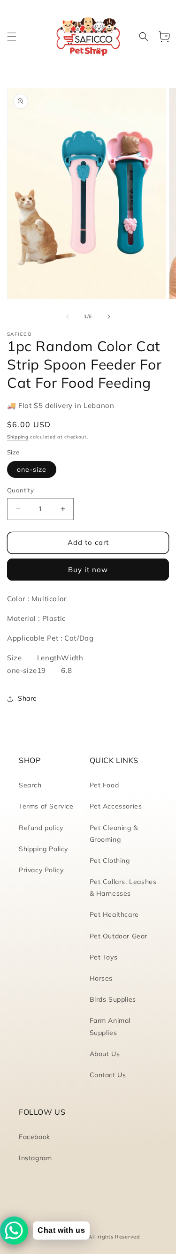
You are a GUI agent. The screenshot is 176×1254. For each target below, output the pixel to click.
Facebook (34, 1137)
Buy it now (88, 569)
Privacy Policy (41, 870)
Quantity (20, 490)
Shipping (18, 437)
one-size (31, 469)
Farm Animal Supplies (110, 1026)
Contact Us (108, 1075)
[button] (11, 36)
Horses (101, 978)
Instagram (35, 1158)
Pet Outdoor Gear (119, 936)
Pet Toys (104, 957)
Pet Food (104, 785)
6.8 (66, 670)
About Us (105, 1054)
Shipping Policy (43, 849)
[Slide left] (67, 316)
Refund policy (41, 827)
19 (41, 670)
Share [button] (27, 698)
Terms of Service (46, 806)
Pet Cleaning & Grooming (114, 833)
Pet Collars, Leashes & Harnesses (123, 887)
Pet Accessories (116, 806)
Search (30, 785)
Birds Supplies (113, 999)
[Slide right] (109, 316)
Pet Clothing (110, 860)
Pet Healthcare (114, 914)
